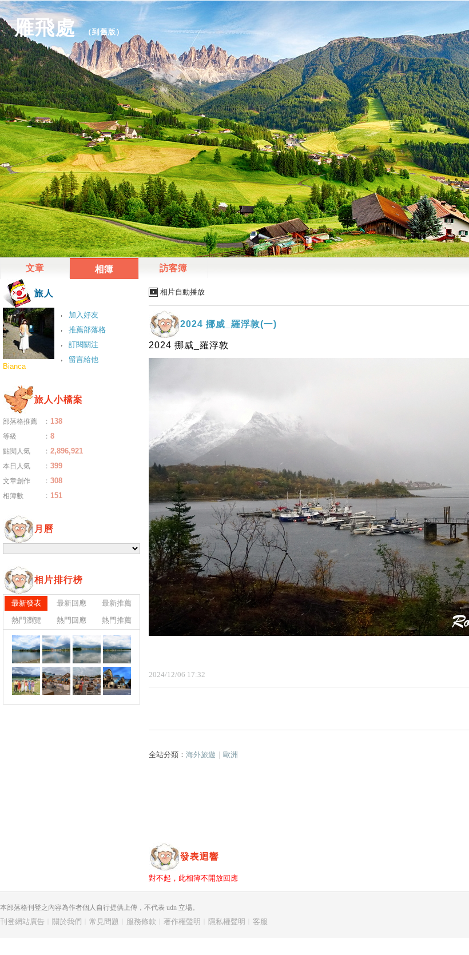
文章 (35, 268)
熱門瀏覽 (26, 620)
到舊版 (104, 31)
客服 (260, 921)
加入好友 (83, 315)
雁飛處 (45, 27)
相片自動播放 (182, 292)
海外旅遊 (201, 754)
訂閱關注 (83, 344)
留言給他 (83, 359)
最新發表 (26, 603)
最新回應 (71, 603)
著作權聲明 (182, 921)
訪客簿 (173, 268)
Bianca (14, 366)
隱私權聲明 (226, 921)
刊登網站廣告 (22, 921)
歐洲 (230, 754)
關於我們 (67, 921)
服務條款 (141, 921)
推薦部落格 (87, 329)
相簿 (104, 269)
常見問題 (104, 921)
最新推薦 (117, 603)
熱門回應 (71, 620)
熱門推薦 (117, 620)
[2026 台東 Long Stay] (26, 649)
